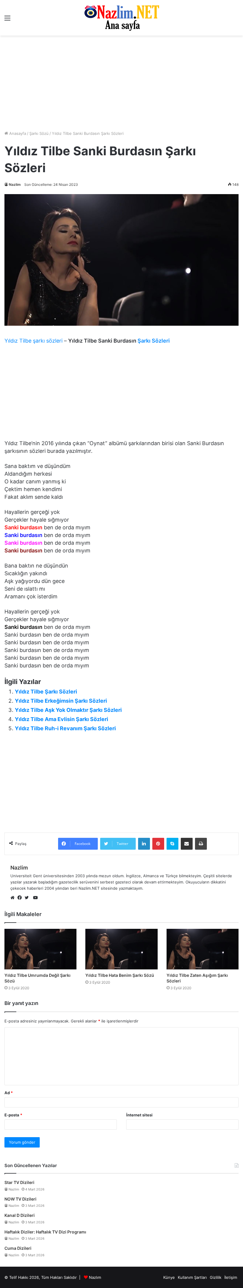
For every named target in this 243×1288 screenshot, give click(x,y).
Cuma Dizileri (17, 1248)
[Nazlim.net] (121, 17)
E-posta (13, 1115)
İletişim (230, 1277)
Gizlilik (215, 1277)
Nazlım (95, 1277)
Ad (8, 1092)
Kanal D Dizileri (19, 1215)
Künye (169, 1277)
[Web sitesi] (13, 898)
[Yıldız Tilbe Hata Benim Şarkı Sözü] (121, 949)
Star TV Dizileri (19, 1182)
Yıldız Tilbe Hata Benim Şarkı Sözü (119, 975)
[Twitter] (28, 898)
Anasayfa (17, 133)
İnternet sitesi (139, 1115)
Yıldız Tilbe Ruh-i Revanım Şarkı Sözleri (65, 728)
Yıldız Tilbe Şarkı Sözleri (46, 691)
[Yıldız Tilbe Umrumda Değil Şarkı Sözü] (40, 949)
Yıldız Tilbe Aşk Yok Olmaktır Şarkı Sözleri (68, 710)
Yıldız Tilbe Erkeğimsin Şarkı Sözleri (61, 701)
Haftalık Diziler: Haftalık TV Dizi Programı (45, 1231)
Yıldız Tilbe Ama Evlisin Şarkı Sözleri (61, 719)
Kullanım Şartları (192, 1277)
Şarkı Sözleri (154, 341)
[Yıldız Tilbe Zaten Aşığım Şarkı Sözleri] (203, 949)
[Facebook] (21, 898)
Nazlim (15, 184)
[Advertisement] (121, 393)
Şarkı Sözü (39, 133)
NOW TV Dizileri (20, 1198)
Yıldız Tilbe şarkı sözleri (33, 341)
